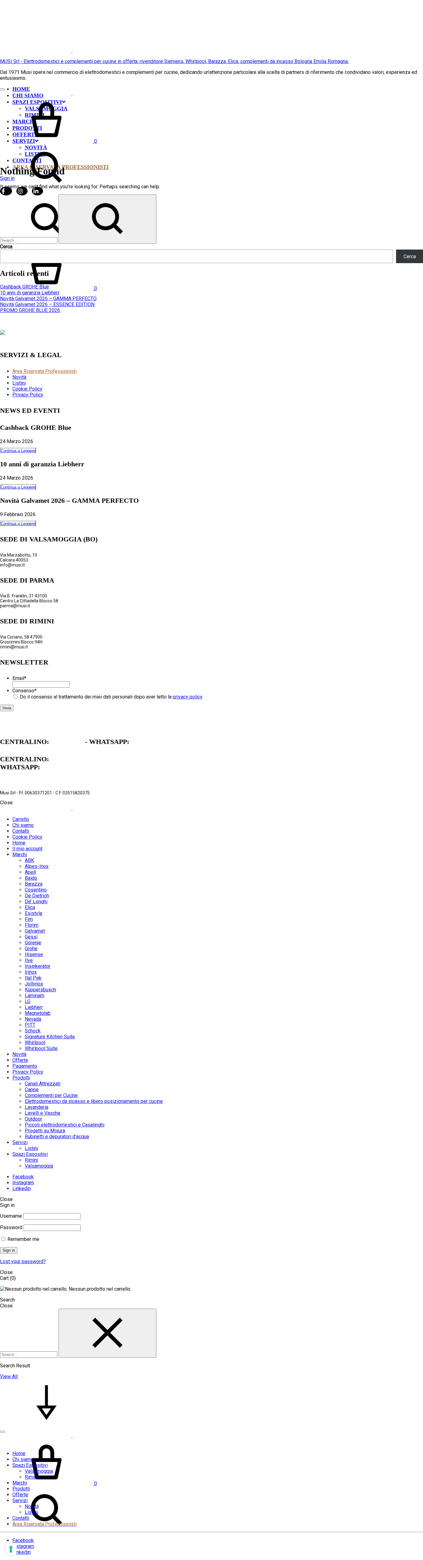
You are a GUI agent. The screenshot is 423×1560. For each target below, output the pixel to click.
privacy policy (188, 697)
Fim (29, 919)
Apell (30, 872)
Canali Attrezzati (42, 1084)
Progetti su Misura (45, 1131)
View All (9, 1376)
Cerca (6, 247)
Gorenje (33, 943)
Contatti (20, 831)
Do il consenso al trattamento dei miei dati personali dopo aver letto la (111, 697)
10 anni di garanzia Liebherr (29, 293)
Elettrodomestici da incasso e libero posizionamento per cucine (94, 1101)
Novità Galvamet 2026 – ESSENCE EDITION (47, 304)
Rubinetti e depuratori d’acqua (57, 1136)
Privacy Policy (27, 395)
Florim (31, 925)
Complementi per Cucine (51, 1095)
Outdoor (33, 1119)
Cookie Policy (27, 389)
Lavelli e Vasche (42, 1113)
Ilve (29, 960)
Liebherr (34, 1007)
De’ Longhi (36, 901)
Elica (30, 907)
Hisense (34, 954)
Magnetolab (37, 1013)
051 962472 (67, 742)
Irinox (31, 972)
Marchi (19, 854)
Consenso (24, 691)
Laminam (34, 995)
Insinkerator (37, 966)
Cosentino (36, 890)
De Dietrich (37, 896)
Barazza (33, 884)
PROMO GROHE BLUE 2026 (30, 310)
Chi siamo (23, 825)
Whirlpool (35, 1042)
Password (11, 1227)
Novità (19, 377)
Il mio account (27, 849)
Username (11, 1216)
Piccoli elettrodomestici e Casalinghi (64, 1125)
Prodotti (21, 1078)
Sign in (8, 1250)
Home (21, 89)
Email (19, 678)
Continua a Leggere (18, 450)
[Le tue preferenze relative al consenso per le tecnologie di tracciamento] (11, 1549)
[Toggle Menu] (2, 89)
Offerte (20, 1060)
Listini (19, 383)
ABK (29, 860)
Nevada (33, 1019)
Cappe (32, 1089)
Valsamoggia (39, 1166)
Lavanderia (36, 1107)
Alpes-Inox (37, 866)
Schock (33, 1031)
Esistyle (33, 913)
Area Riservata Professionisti (44, 371)
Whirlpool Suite (41, 1048)
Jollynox (34, 984)
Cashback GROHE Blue (24, 287)
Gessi (31, 937)
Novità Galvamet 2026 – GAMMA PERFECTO (48, 298)
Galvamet (35, 931)
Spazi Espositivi (30, 1154)
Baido (31, 878)
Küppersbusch (40, 990)
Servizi (20, 1142)
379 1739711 (149, 742)
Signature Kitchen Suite (50, 1037)
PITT (30, 1025)
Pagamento (24, 1066)
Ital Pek (33, 978)
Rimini (31, 1160)
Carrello (20, 819)
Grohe (31, 948)
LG (27, 1001)
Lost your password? (23, 1261)
